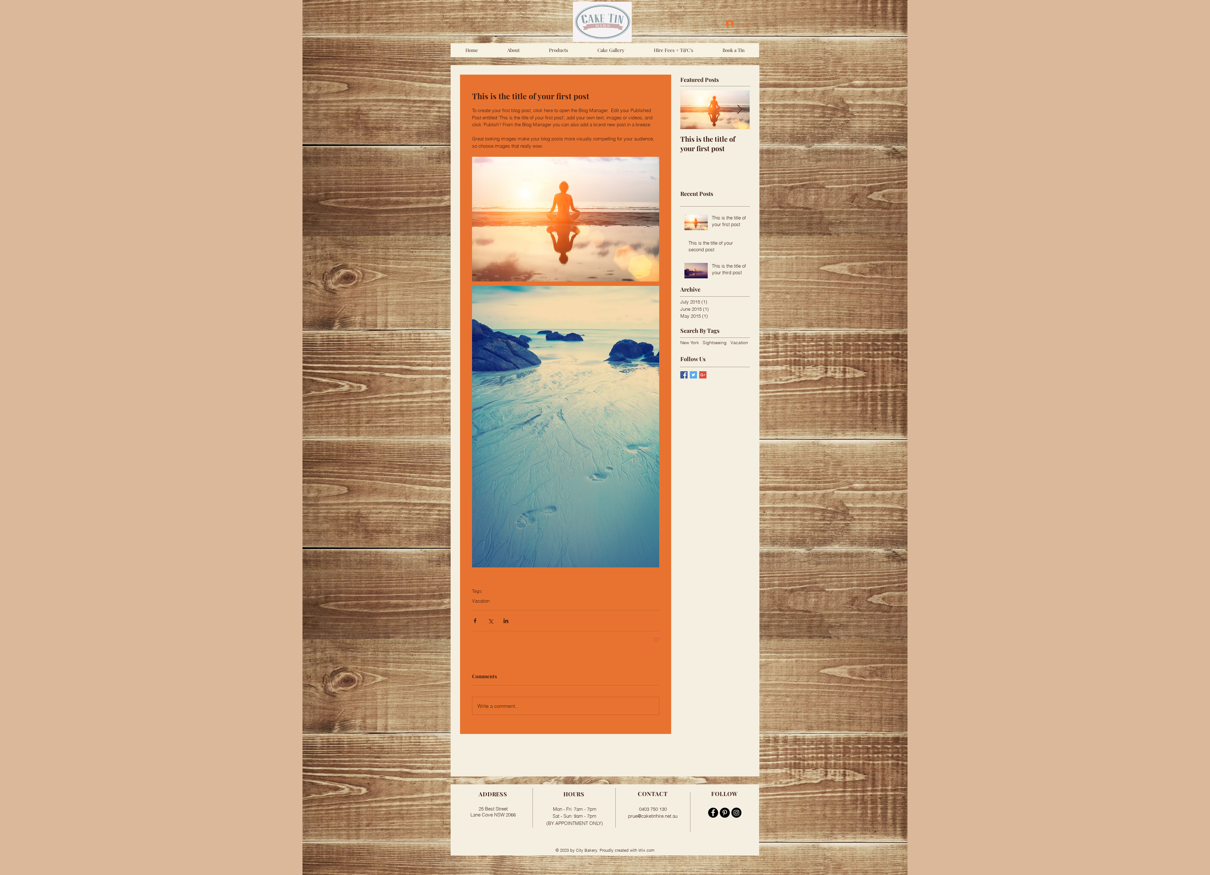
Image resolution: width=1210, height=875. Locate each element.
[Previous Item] (690, 110)
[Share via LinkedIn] (506, 621)
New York (689, 342)
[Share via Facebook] (475, 621)
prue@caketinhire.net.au (652, 816)
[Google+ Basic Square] (702, 374)
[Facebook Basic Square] (684, 374)
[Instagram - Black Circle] (736, 813)
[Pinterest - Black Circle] (725, 813)
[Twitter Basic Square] (693, 374)
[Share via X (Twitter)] (490, 621)
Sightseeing (715, 342)
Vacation (481, 601)
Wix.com (646, 850)
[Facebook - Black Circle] (713, 813)
